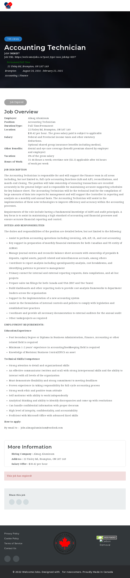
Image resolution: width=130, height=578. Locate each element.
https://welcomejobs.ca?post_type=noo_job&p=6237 (45, 57)
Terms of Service (13, 543)
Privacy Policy (11, 533)
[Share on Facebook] (12, 502)
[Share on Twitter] (19, 502)
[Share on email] (26, 502)
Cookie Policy (11, 538)
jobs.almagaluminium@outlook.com (42, 427)
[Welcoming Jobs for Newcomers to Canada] (8, 5)
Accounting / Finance (16, 75)
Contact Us (10, 548)
